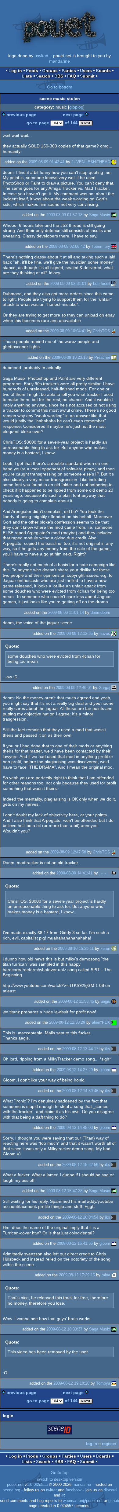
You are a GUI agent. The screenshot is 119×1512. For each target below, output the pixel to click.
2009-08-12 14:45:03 (75, 1127)
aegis (105, 1001)
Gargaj (104, 687)
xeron (105, 948)
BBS (58, 76)
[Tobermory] (113, 246)
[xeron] (113, 948)
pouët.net (15, 1485)
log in (91, 1443)
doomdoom (100, 612)
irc (63, 1495)
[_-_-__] (113, 873)
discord (110, 1490)
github (113, 1501)
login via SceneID (60, 1430)
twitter (51, 1490)
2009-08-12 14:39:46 (80, 1090)
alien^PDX (101, 1022)
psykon (41, 55)
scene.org (11, 1490)
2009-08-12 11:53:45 (76, 1001)
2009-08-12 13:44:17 (80, 1049)
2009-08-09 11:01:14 (66, 612)
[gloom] (113, 1069)
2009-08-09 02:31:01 (68, 283)
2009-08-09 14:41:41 (74, 873)
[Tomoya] (113, 1383)
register (109, 1443)
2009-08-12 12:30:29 (67, 1022)
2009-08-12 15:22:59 (80, 1164)
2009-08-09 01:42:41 (47, 162)
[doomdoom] (113, 612)
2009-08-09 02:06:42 (67, 246)
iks (107, 1049)
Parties (69, 70)
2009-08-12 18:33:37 (64, 1329)
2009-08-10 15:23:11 (76, 948)
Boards (103, 70)
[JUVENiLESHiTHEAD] (113, 162)
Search (43, 76)
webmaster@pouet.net (83, 1501)
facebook (74, 1490)
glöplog (76, 107)
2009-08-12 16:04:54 (80, 1217)
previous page (21, 114)
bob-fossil (101, 283)
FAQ (71, 76)
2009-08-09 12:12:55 (75, 633)
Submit (87, 76)
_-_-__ (104, 873)
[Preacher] (113, 357)
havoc (104, 633)
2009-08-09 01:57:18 (64, 215)
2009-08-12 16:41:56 (75, 1243)
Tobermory (101, 246)
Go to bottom (59, 87)
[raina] (113, 1275)
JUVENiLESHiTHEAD (90, 162)
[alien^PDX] (113, 1022)
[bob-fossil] (113, 283)
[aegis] (113, 1001)
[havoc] (113, 633)
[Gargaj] (113, 687)
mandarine (59, 61)
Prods (32, 70)
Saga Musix (99, 215)
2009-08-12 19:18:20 (71, 1383)
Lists (27, 76)
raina (106, 1275)
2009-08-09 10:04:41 (68, 331)
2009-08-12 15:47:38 (64, 1190)
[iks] (113, 1049)
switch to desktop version (59, 1479)
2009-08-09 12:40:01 (74, 687)
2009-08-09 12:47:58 (68, 852)
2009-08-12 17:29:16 (77, 1275)
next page (73, 114)
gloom (104, 1069)
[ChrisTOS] (113, 331)
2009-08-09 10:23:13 (70, 357)
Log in (15, 70)
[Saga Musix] (113, 215)
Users (86, 70)
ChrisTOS (101, 331)
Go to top (60, 1472)
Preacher (102, 357)
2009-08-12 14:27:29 (75, 1069)
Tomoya (103, 1383)
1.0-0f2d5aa (37, 1485)
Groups (50, 70)
